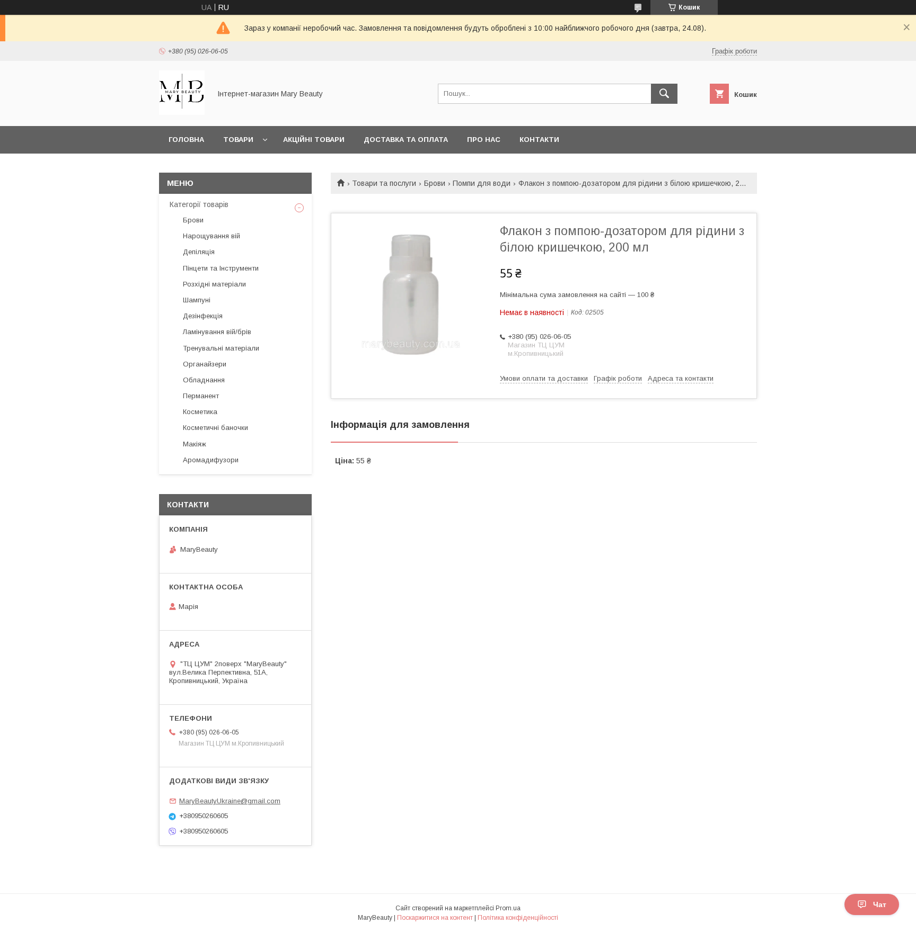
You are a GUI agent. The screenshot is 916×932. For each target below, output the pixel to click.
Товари (238, 140)
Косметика (200, 412)
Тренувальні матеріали (221, 348)
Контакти (539, 140)
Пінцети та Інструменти (221, 268)
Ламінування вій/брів (217, 332)
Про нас (483, 140)
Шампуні (196, 300)
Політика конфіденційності (518, 917)
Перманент (201, 396)
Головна (186, 140)
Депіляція (199, 252)
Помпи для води (481, 183)
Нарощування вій (211, 236)
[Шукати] (664, 94)
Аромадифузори (211, 460)
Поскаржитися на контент (435, 917)
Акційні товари (314, 140)
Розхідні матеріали (214, 284)
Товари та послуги (384, 183)
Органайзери (204, 364)
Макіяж (194, 444)
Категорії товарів (199, 204)
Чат (879, 904)
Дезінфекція (203, 316)
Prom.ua (508, 908)
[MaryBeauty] (182, 112)
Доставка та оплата (406, 140)
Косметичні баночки (215, 428)
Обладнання (204, 380)
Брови (434, 183)
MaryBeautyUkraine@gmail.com (229, 801)
